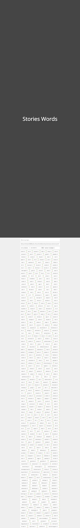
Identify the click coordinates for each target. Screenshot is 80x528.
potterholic (54, 485)
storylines (23, 300)
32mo (47, 453)
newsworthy (54, 365)
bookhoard (34, 485)
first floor (55, 458)
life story (46, 469)
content (22, 251)
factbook (31, 444)
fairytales (48, 319)
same (49, 428)
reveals (55, 406)
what (49, 423)
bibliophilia (24, 485)
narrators (30, 316)
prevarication (46, 390)
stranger (29, 417)
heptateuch (30, 496)
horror (48, 420)
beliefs (22, 349)
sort (28, 428)
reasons (22, 341)
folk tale (55, 472)
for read (22, 526)
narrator (54, 376)
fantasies (35, 335)
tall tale (40, 270)
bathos (30, 395)
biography (55, 254)
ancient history (25, 466)
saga (55, 333)
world (49, 335)
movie (22, 360)
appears (55, 412)
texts (56, 341)
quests (47, 281)
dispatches (23, 379)
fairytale (40, 256)
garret (22, 390)
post (49, 311)
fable (42, 251)
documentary (32, 423)
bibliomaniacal (24, 504)
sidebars (54, 374)
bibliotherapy (34, 488)
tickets (22, 371)
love (28, 414)
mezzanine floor (24, 463)
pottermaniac (24, 488)
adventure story (53, 461)
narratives (47, 300)
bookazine (34, 499)
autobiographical (24, 425)
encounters (54, 330)
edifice (55, 401)
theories (37, 333)
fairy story (29, 265)
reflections (48, 371)
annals (29, 390)
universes (38, 341)
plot (48, 259)
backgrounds (30, 349)
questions (47, 325)
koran (22, 458)
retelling (55, 325)
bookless (22, 507)
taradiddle (24, 276)
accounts (38, 325)
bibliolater (54, 491)
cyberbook (23, 518)
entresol (55, 390)
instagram (46, 352)
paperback (46, 458)
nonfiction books (47, 341)
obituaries (36, 384)
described (32, 434)
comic (56, 417)
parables (22, 352)
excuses (47, 368)
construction (31, 404)
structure (47, 401)
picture (38, 363)
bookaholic (24, 499)
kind (56, 425)
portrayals (55, 349)
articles (46, 276)
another (54, 431)
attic (48, 404)
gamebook (34, 480)
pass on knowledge (43, 518)
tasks (30, 322)
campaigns (31, 319)
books (48, 256)
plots (22, 289)
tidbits (55, 289)
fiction (55, 251)
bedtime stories (48, 379)
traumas (39, 374)
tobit (47, 444)
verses (22, 365)
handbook (47, 442)
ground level (32, 461)
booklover (38, 507)
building (40, 404)
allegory (38, 398)
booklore (55, 496)
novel (55, 256)
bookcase (23, 450)
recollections (23, 286)
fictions (22, 311)
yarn (33, 521)
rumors (46, 292)
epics (55, 371)
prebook (54, 504)
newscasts (45, 382)
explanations (39, 349)
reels (29, 311)
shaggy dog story (24, 523)
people (47, 295)
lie (21, 393)
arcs (30, 297)
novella (55, 404)
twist (31, 431)
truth (37, 376)
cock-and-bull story (35, 472)
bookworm (32, 453)
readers (42, 314)
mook (22, 455)
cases (22, 314)
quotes (39, 344)
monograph (30, 455)
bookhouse (35, 504)
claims (40, 360)
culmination (30, 398)
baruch (38, 447)
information (48, 308)
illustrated (49, 425)
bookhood (24, 502)
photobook (32, 518)
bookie (55, 442)
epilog (33, 502)
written (55, 414)
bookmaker (30, 458)
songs (22, 316)
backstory (39, 371)
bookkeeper (23, 444)
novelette (23, 439)
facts (22, 295)
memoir (28, 420)
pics (47, 286)
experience (54, 322)
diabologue (44, 480)
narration (32, 256)
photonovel (54, 474)
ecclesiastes (40, 444)
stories (55, 278)
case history (54, 463)
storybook (23, 406)
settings (28, 330)
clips (47, 289)
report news (32, 526)
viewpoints (23, 374)
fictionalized (54, 384)
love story (46, 267)
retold (55, 297)
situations (54, 316)
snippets (22, 325)
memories (55, 273)
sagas (47, 316)
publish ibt (41, 526)
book (55, 319)
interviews (39, 316)
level (39, 276)
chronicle (41, 259)
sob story (23, 423)
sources (37, 365)
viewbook (46, 507)
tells (55, 423)
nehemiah (55, 444)
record (39, 401)
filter (43, 247)
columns (54, 338)
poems (31, 284)
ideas (47, 284)
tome (30, 439)
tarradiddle (32, 278)
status (31, 344)
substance (30, 401)
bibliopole (38, 512)
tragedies (45, 365)
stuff (39, 387)
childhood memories (44, 346)
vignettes (54, 286)
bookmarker (54, 488)
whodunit (48, 406)
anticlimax (55, 395)
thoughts (23, 327)
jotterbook (55, 512)
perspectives (32, 327)
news (39, 262)
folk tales (54, 292)
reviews (46, 355)
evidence (38, 322)
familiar (55, 420)
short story (37, 267)
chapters (47, 297)
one (56, 379)
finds (31, 409)
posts (31, 254)
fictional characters (47, 363)
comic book (43, 521)
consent (29, 365)
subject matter (46, 472)
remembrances (53, 327)
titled (55, 409)
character (32, 308)
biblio (56, 477)
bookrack (22, 477)
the (21, 330)
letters (55, 303)
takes (56, 428)
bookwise (45, 504)
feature (22, 384)
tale (29, 251)
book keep (24, 521)
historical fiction (35, 523)
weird (38, 431)
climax (22, 398)
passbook (38, 493)
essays (55, 306)
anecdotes (55, 265)
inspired (40, 425)
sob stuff (23, 461)
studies (38, 357)
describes (39, 409)
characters (23, 256)
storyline (23, 368)
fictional (22, 278)
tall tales (39, 281)
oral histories (30, 338)
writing (22, 303)
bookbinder (46, 455)
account (22, 273)
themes (35, 303)
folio (22, 442)
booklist (32, 450)
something (39, 436)
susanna (38, 455)
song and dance (24, 472)
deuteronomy (53, 450)
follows (22, 412)
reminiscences (37, 295)
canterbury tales (34, 474)
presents (38, 412)
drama (43, 335)
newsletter (55, 398)
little (22, 436)
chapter (45, 357)
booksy (22, 515)
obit (45, 387)
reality (45, 376)
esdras (29, 442)
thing (29, 382)
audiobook (55, 439)
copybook (23, 491)
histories (31, 368)
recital (42, 303)
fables (55, 281)
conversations (31, 360)
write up (38, 300)
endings (30, 371)
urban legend (23, 270)
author (35, 414)
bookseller (55, 453)
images (46, 322)
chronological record (25, 469)
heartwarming (46, 333)
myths (47, 278)
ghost (46, 434)
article (55, 284)
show (40, 434)
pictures (23, 284)
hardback (40, 453)
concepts (23, 344)
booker (46, 447)
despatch (46, 393)
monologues (30, 352)
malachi (54, 447)
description (32, 379)
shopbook (55, 507)
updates (54, 346)
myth (29, 259)
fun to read (53, 521)
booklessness (24, 483)
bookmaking (37, 439)
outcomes (38, 254)
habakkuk (55, 455)
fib (47, 273)
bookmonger (23, 493)
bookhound (44, 491)
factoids (46, 338)
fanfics (30, 357)
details (22, 319)
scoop (29, 333)
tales (22, 262)
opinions (23, 322)
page (39, 284)
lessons (22, 346)
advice (38, 292)
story (22, 267)
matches (30, 341)
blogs (35, 311)
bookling (34, 483)
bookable (44, 485)
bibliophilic (54, 483)
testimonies (37, 330)
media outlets (53, 387)
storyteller (31, 406)
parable (46, 254)
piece (47, 374)
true (22, 428)
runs (29, 335)
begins (30, 436)
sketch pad (54, 523)
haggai (38, 458)
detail (42, 428)
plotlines (22, 355)
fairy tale (37, 265)
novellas (22, 281)
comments (23, 254)
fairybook (54, 480)
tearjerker (39, 406)
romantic (23, 431)
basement (37, 390)
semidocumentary (46, 477)
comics (55, 300)
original (34, 428)
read (49, 417)
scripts (30, 325)
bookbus (30, 512)
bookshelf (46, 439)
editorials (40, 306)
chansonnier (54, 518)
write (29, 384)
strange (30, 412)
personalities (38, 355)
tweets (39, 338)
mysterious (46, 431)
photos (40, 286)
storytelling (54, 267)
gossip (55, 344)
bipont (55, 515)
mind (48, 414)
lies (56, 308)
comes (22, 417)
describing (47, 412)
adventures (42, 311)
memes (22, 335)
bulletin (46, 395)
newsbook (44, 474)
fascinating (54, 434)
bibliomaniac (42, 450)
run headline (45, 523)
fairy (56, 363)
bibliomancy (54, 493)
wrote (22, 382)
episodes (23, 306)
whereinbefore (34, 510)
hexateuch (38, 496)
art (29, 295)
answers (22, 363)
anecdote (46, 265)
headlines (31, 306)
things (28, 314)
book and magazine (52, 526)
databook (23, 512)
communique (38, 395)
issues (48, 306)
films (29, 303)
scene (43, 417)
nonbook (23, 510)
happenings (54, 382)
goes (22, 414)
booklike (30, 507)
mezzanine (37, 393)
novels (31, 281)
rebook (44, 510)
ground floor (42, 461)
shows (32, 286)
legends (54, 295)
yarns (56, 335)
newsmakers (45, 384)
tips (22, 333)
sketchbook (38, 442)
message (22, 404)
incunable (43, 502)
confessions (30, 363)
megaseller (54, 502)
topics (56, 311)
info (32, 276)
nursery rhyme (44, 463)
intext (38, 477)
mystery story (34, 463)
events (55, 276)
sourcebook (23, 453)
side (22, 338)
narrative (35, 251)
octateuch (30, 515)
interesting (23, 387)
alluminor (46, 493)
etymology (23, 395)
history (49, 251)
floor (42, 273)
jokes (40, 278)
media (40, 308)
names (30, 355)
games (32, 270)
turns (22, 420)
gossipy (31, 387)
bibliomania (43, 483)
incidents (23, 357)
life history (54, 469)
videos (48, 270)
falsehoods (55, 355)
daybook (30, 477)
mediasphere (24, 480)
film (35, 420)
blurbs (37, 382)
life (34, 259)
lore (36, 273)
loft (21, 265)
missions (55, 314)
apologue (46, 398)
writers (39, 368)
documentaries (43, 327)
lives (48, 314)
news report (38, 297)
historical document (52, 466)
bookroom (47, 515)
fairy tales (31, 289)
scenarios (23, 297)
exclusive (28, 393)
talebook (41, 423)
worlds (39, 289)
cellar (22, 401)
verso (30, 447)
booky (22, 496)
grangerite (46, 512)
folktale (54, 262)
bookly (43, 499)
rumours (47, 344)
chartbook (44, 488)
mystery (46, 262)
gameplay (54, 360)
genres (38, 352)
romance (55, 259)
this (41, 414)
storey (30, 273)
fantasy (36, 417)
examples (23, 292)
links (47, 360)
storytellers (23, 308)
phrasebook (53, 510)
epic (39, 379)
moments (46, 330)
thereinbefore (53, 499)
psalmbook (33, 491)
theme (33, 425)
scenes (49, 303)
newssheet (23, 409)
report (55, 270)
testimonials (54, 352)
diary (42, 420)
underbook (39, 515)
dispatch (54, 393)
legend (22, 259)
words (55, 368)
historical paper (38, 466)
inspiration (23, 434)
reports (35, 314)
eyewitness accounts (26, 376)
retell (31, 292)
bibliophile (48, 436)
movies (29, 267)
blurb (23, 447)
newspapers (54, 357)
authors (39, 319)
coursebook (47, 496)
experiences (30, 262)
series (31, 300)
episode (31, 374)
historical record (37, 469)
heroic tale (23, 474)
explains (47, 409)
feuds (47, 349)
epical (31, 493)
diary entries (32, 346)
